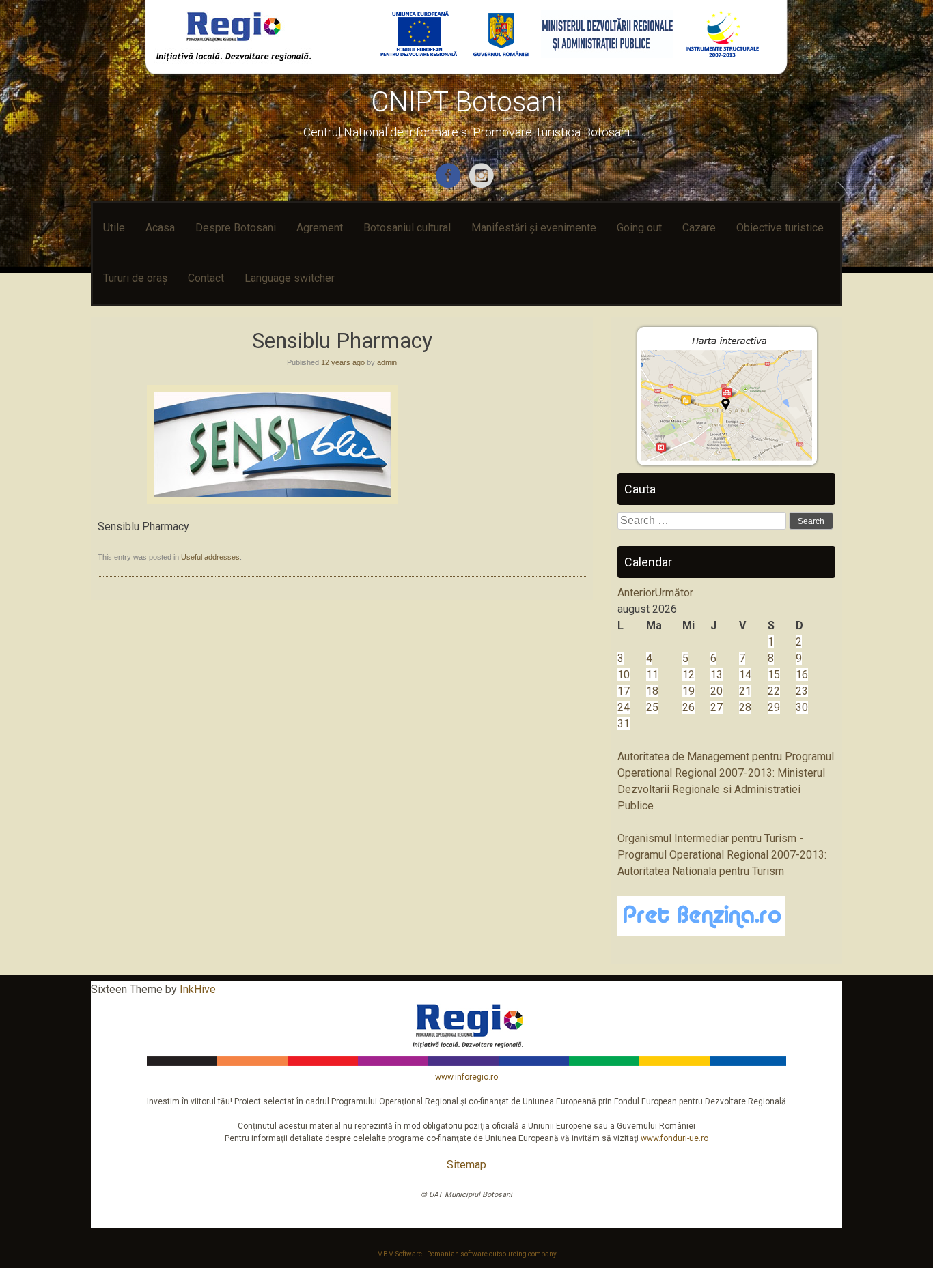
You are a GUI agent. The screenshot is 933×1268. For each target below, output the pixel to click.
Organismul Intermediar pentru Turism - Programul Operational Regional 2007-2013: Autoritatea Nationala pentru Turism (721, 855)
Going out (639, 227)
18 (652, 691)
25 (652, 707)
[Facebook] (449, 185)
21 (745, 691)
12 (688, 674)
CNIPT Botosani (466, 102)
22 (774, 691)
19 (688, 691)
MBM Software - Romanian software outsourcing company (467, 1254)
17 (623, 691)
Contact (206, 278)
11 (652, 674)
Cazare (699, 227)
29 (774, 707)
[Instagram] (483, 185)
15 (774, 674)
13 (716, 674)
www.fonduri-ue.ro (674, 1138)
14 (745, 674)
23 (802, 691)
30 (802, 707)
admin (387, 362)
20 (716, 691)
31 (623, 723)
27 (716, 707)
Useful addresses (210, 557)
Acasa (160, 227)
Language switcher (290, 278)
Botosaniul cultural (407, 227)
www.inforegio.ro (466, 1077)
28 (745, 707)
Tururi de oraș (135, 278)
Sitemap (466, 1164)
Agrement (319, 227)
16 (802, 674)
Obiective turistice (780, 227)
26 (688, 707)
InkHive (198, 989)
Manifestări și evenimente (533, 227)
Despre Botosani (235, 227)
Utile (114, 227)
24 (623, 707)
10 (623, 674)
